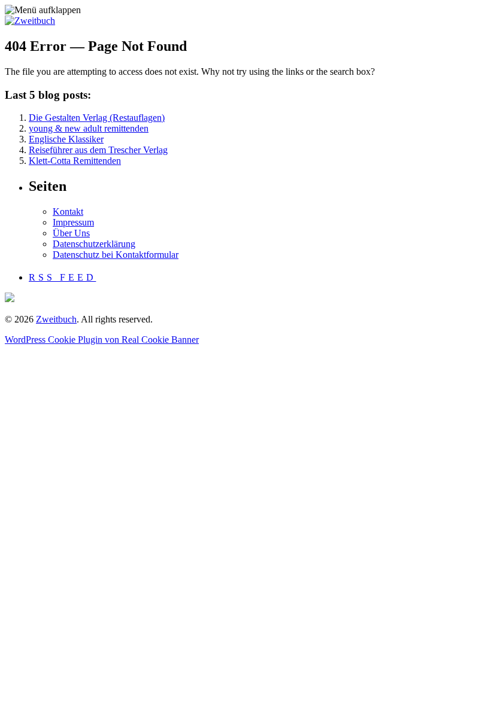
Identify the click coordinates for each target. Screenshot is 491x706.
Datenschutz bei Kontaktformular (115, 254)
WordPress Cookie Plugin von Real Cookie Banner (102, 339)
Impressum (73, 222)
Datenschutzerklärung (94, 244)
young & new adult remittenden (88, 128)
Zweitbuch (56, 319)
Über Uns (71, 233)
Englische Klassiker (66, 139)
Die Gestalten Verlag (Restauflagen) (97, 117)
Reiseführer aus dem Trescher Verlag (98, 150)
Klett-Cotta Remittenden (75, 161)
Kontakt (68, 211)
